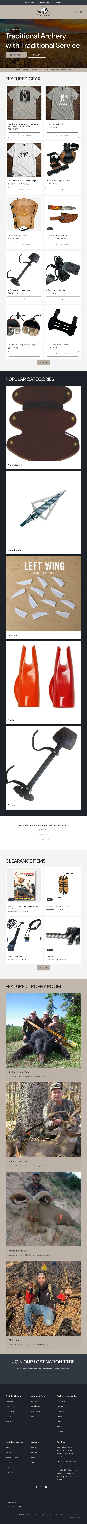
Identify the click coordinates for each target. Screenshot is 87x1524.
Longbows (9, 1401)
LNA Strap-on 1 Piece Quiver (19, 290)
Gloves (59, 1416)
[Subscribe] (61, 1375)
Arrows (34, 1401)
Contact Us (10, 1472)
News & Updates (12, 1457)
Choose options (24, 135)
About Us (9, 1447)
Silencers (60, 1411)
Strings (8, 1416)
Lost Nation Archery (29, 1515)
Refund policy (65, 1515)
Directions (61, 1456)
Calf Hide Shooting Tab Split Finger (22, 345)
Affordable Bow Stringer (56, 290)
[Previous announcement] (4, 2)
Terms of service (76, 1515)
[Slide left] (38, 839)
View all (43, 362)
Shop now (42, 834)
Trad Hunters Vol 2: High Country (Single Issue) (24, 907)
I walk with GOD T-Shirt (55, 124)
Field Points (35, 1411)
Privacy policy (54, 1515)
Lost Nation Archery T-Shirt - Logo (22, 181)
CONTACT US (37, 55)
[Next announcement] (82, 2)
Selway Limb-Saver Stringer (19, 957)
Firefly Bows (10, 1411)
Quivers (12, 805)
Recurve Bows (11, 1406)
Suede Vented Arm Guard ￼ (57, 345)
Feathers (12, 635)
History (8, 1452)
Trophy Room (10, 1462)
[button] (4, 11)
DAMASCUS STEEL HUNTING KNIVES (60, 235)
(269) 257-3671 (63, 1461)
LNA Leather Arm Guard (17, 235)
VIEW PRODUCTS (16, 55)
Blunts (33, 1416)
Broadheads (14, 550)
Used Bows (10, 1421)
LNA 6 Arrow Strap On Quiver (58, 181)
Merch (59, 1426)
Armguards (14, 465)
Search (33, 1462)
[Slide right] (48, 839)
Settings (34, 1452)
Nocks (11, 720)
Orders (34, 1457)
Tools (59, 1421)
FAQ (7, 1467)
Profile (33, 1447)
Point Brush (51, 957)
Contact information (75, 1517)
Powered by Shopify (42, 1515)
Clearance (60, 1431)
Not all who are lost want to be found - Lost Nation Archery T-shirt (24, 125)
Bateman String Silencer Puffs (58, 906)
